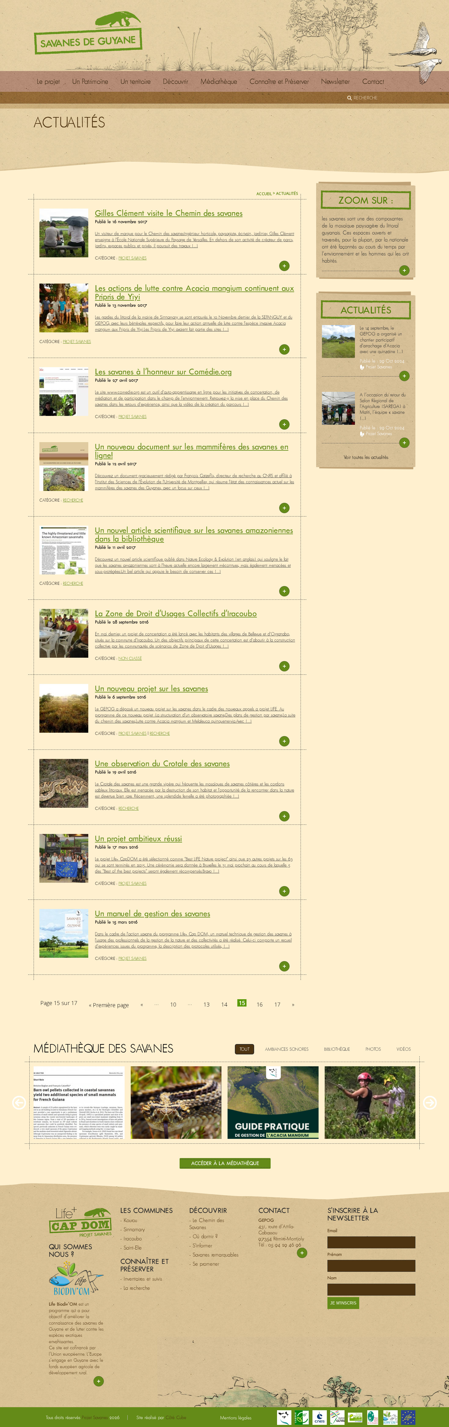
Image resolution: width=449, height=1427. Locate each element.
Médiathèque (219, 81)
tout (244, 1049)
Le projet (48, 81)
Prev (19, 1103)
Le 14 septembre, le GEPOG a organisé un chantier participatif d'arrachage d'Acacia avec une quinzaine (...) (381, 339)
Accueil (264, 193)
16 (260, 1004)
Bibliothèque (337, 1049)
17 (277, 1004)
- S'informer (200, 1245)
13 (206, 1004)
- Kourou (128, 1220)
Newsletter (335, 81)
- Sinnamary (132, 1229)
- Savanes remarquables (214, 1254)
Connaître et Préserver (279, 81)
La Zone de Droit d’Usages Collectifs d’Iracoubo (176, 613)
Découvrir (175, 81)
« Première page (109, 1005)
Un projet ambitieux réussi (138, 838)
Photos (373, 1049)
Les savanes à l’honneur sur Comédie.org (163, 371)
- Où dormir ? (203, 1236)
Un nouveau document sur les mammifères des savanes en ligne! (191, 450)
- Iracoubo (131, 1238)
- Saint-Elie (131, 1247)
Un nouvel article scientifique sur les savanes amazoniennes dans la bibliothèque (194, 534)
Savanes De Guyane (88, 33)
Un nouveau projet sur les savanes (151, 688)
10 (173, 1004)
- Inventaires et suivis (141, 1278)
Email (332, 1230)
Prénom (334, 1254)
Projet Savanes (133, 258)
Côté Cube (176, 1417)
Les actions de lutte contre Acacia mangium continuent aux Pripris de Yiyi (194, 292)
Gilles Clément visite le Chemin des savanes (169, 213)
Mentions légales (235, 1418)
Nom (332, 1278)
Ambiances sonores (286, 1049)
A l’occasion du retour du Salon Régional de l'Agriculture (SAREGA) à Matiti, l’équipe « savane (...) (383, 406)
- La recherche (135, 1288)
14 (224, 1004)
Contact (373, 81)
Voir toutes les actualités (366, 457)
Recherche (73, 500)
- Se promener (204, 1264)
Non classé (130, 658)
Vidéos (403, 1049)
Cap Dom (80, 1222)
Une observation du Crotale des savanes (162, 763)
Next (430, 1103)
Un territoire (136, 81)
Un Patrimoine (90, 81)
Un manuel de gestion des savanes (152, 913)
